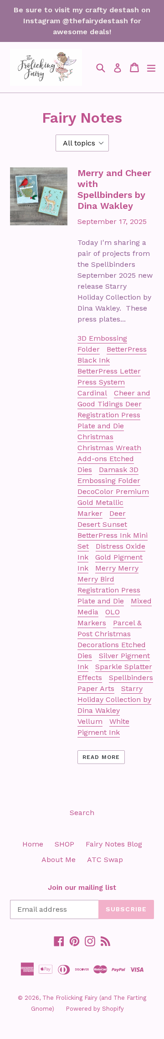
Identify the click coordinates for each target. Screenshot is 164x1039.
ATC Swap (105, 859)
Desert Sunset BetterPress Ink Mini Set (112, 535)
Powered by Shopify (95, 1008)
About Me (58, 859)
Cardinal (92, 393)
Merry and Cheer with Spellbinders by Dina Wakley (114, 189)
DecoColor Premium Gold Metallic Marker (113, 502)
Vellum (89, 721)
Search (82, 812)
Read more (101, 757)
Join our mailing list (82, 887)
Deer (117, 513)
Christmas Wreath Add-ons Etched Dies (109, 458)
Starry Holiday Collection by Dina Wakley (114, 699)
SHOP (64, 844)
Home (32, 844)
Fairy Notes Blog (114, 844)
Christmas (95, 436)
